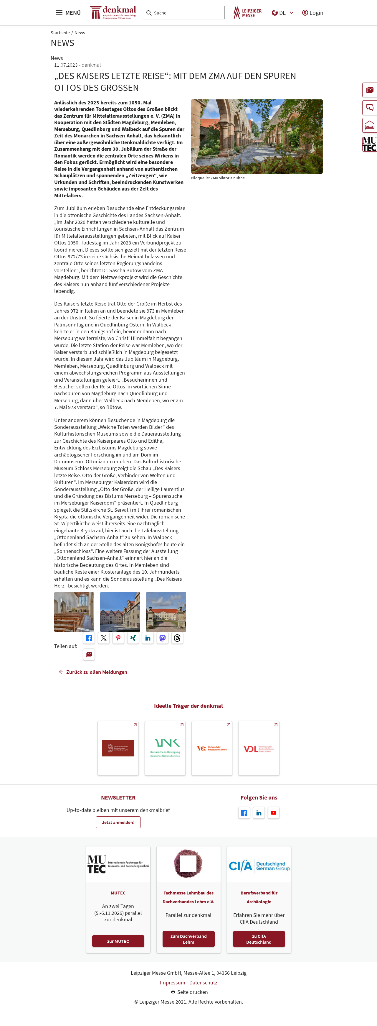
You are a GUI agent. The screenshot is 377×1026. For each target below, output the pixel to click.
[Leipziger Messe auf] (259, 813)
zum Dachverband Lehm (189, 939)
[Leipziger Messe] (247, 12)
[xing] (133, 638)
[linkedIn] (148, 638)
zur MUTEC (118, 941)
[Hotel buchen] (369, 125)
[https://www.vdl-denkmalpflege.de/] (259, 748)
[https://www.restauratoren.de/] (212, 748)
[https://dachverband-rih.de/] (118, 748)
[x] (104, 638)
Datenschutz (203, 982)
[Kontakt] (369, 107)
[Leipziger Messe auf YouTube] (274, 813)
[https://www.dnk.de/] (165, 748)
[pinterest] (118, 638)
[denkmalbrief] (369, 90)
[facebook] (89, 638)
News (80, 32)
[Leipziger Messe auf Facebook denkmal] (244, 813)
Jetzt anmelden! (118, 822)
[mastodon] (162, 638)
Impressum (172, 982)
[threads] (177, 638)
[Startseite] (113, 12)
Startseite (60, 32)
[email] (89, 654)
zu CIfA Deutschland (259, 939)
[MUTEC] (369, 144)
